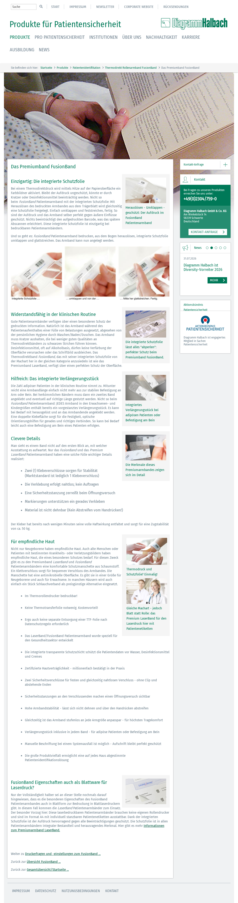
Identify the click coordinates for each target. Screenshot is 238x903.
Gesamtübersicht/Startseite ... (48, 869)
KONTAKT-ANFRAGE (204, 232)
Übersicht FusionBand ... (44, 862)
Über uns (131, 37)
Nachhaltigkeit (161, 37)
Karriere (191, 37)
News (44, 49)
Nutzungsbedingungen (81, 891)
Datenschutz (45, 891)
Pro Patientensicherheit (60, 37)
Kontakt (112, 891)
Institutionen (103, 37)
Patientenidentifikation (86, 67)
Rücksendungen (175, 7)
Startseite (46, 67)
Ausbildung (22, 49)
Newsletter (105, 7)
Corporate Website (138, 7)
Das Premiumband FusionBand (180, 67)
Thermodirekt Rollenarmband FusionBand (131, 67)
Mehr (214, 280)
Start (55, 7)
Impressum (77, 7)
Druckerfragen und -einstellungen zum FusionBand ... (63, 854)
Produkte (20, 37)
